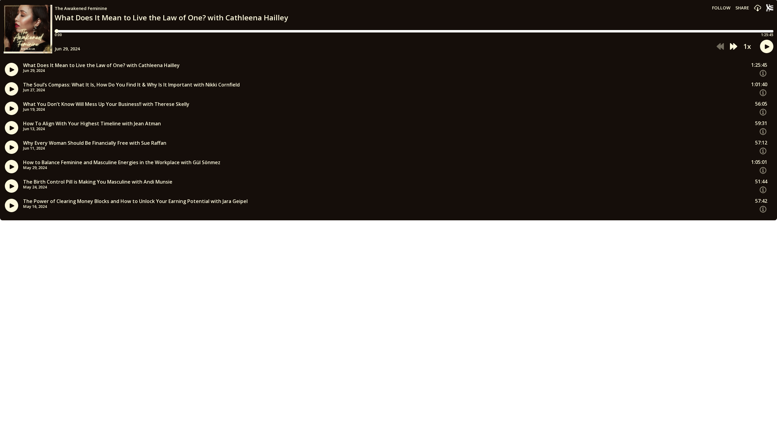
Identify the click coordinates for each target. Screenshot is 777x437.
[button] (757, 8)
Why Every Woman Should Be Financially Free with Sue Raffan (94, 143)
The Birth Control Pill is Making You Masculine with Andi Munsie (97, 182)
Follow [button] (721, 8)
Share (742, 8)
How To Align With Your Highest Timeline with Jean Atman (92, 124)
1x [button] (747, 46)
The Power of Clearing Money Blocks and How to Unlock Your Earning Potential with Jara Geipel (135, 201)
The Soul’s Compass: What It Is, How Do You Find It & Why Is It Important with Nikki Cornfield (131, 85)
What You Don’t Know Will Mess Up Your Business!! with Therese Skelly (106, 104)
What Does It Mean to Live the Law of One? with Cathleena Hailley (101, 65)
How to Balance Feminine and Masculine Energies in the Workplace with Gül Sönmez (121, 162)
